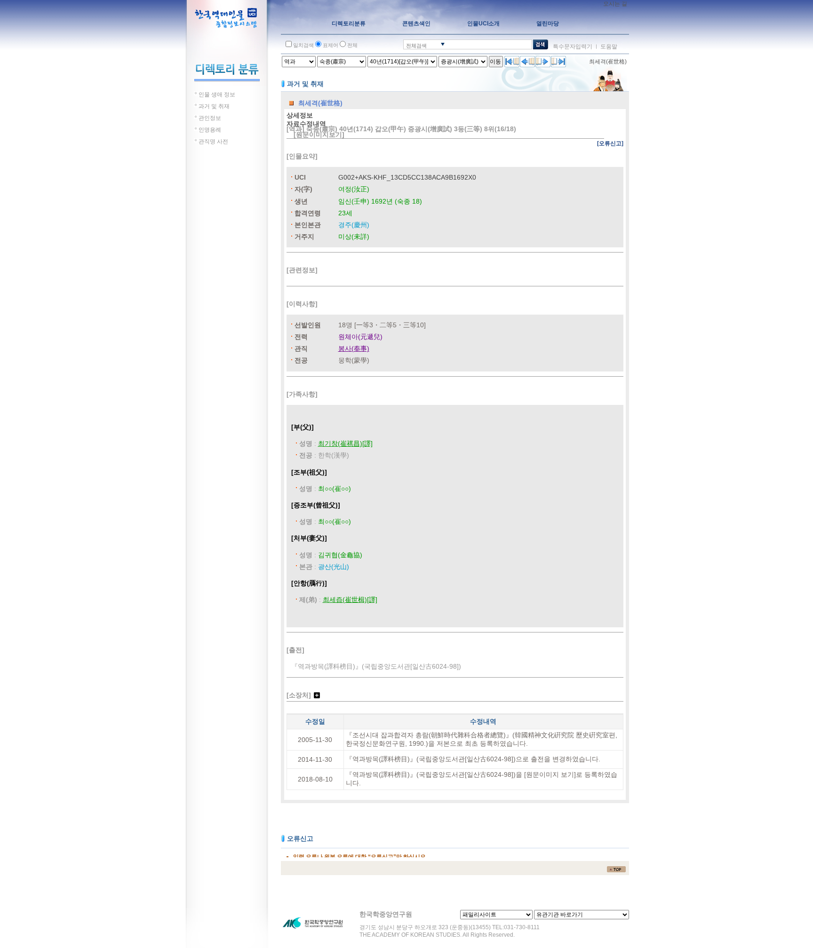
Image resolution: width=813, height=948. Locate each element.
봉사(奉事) (353, 348)
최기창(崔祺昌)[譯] (345, 443)
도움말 (608, 46)
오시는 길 (615, 3)
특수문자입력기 (572, 46)
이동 (495, 61)
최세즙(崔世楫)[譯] (350, 599)
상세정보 (300, 115)
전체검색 (416, 45)
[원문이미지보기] (319, 134)
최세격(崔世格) (608, 61)
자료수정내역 (306, 123)
